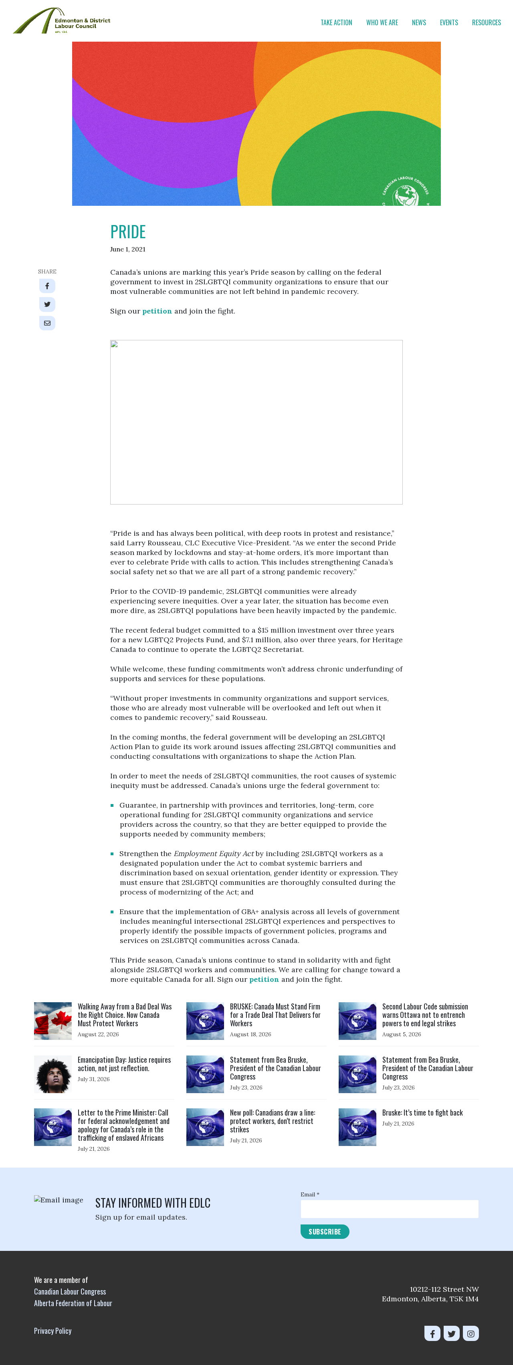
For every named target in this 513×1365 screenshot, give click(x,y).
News (419, 22)
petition (157, 311)
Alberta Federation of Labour (73, 1303)
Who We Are (382, 22)
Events (449, 22)
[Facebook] (432, 1333)
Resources (486, 22)
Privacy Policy (52, 1330)
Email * (310, 1194)
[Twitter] (452, 1333)
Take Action (336, 22)
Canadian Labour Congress (70, 1291)
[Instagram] (471, 1333)
